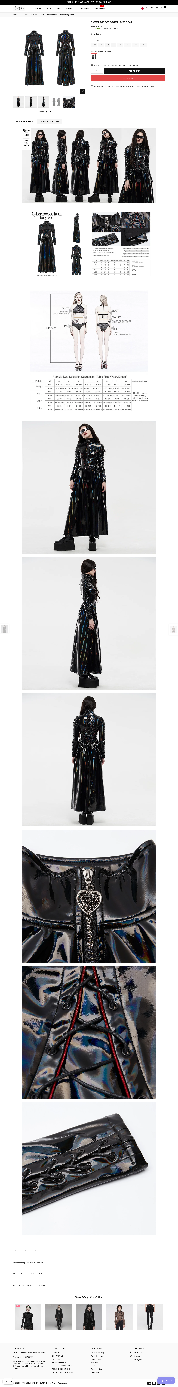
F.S (101, 45)
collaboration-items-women (32, 15)
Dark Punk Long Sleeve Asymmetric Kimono (58, 1308)
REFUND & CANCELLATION (62, 1366)
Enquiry (134, 65)
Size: (95, 40)
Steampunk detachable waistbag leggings (150, 1308)
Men (58, 8)
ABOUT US (56, 1352)
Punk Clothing (97, 1356)
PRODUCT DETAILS (24, 122)
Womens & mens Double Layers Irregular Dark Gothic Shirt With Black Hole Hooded (28, 1308)
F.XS (94, 45)
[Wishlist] (157, 9)
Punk (49, 8)
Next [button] (84, 58)
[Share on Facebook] (47, 111)
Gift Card (95, 1372)
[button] (96, 26)
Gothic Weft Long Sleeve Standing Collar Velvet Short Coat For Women (89, 1308)
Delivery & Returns (119, 65)
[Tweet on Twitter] (50, 111)
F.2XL (128, 45)
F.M (107, 45)
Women (68, 8)
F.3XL (135, 45)
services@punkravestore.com (31, 1352)
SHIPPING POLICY (59, 1362)
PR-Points (56, 1359)
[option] (50, 58)
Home (15, 15)
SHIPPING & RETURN (50, 122)
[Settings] (151, 9)
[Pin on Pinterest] (54, 111)
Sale (18, 1306)
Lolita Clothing (97, 1359)
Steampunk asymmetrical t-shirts (119, 1308)
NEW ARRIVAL (100, 8)
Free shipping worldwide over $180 (89, 2)
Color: (101, 51)
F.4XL (144, 45)
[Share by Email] (58, 111)
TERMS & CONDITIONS (61, 1369)
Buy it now (128, 78)
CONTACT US (57, 1356)
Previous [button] (15, 58)
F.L (114, 45)
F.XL (120, 45)
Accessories (84, 8)
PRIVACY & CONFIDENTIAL (62, 1372)
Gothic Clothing (97, 1352)
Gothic (38, 8)
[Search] (147, 9)
